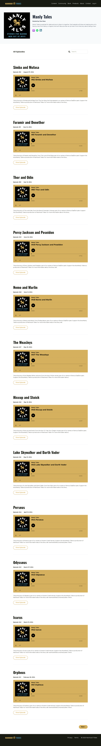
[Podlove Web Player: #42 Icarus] (50, 636)
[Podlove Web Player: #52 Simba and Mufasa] (50, 86)
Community (62, 3)
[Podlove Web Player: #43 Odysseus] (50, 581)
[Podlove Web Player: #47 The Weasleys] (50, 361)
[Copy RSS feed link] (41, 30)
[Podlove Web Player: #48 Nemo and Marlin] (50, 306)
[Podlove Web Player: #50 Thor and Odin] (50, 196)
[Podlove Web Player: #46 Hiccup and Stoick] (50, 416)
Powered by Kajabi (92, 742)
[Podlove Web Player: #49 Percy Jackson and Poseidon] (50, 251)
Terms (76, 737)
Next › (83, 727)
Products (76, 3)
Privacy (70, 737)
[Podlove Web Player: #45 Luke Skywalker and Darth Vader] (50, 471)
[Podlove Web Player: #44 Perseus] (50, 526)
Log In (94, 3)
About (82, 3)
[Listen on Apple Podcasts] (33, 30)
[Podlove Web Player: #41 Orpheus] (50, 691)
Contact (88, 3)
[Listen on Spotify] (37, 30)
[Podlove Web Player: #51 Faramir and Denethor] (50, 141)
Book (69, 3)
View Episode (20, 107)
